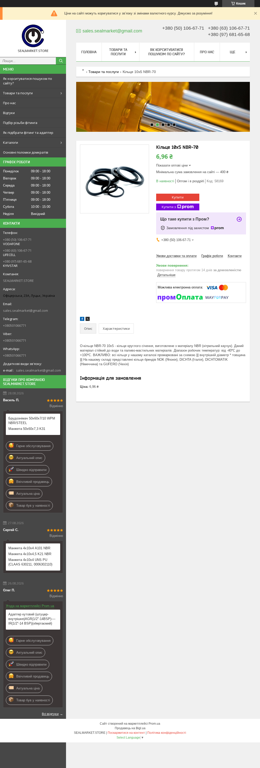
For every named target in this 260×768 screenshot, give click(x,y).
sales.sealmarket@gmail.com (25, 310)
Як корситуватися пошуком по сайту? (27, 80)
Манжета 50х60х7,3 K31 (26, 429)
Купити (178, 197)
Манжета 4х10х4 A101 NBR (29, 548)
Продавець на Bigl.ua (130, 728)
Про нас (9, 103)
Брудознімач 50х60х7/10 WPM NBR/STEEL (31, 420)
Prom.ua (154, 723)
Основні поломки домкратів (25, 152)
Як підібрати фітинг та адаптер (28, 132)
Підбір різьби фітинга (20, 122)
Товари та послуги (18, 93)
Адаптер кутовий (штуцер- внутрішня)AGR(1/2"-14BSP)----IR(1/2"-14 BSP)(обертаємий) (31, 618)
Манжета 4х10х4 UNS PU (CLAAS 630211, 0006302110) (30, 562)
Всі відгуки (50, 713)
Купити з (169, 207)
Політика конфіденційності (166, 733)
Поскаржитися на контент (126, 733)
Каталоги (10, 142)
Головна (88, 52)
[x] (88, 320)
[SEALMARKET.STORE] (33, 36)
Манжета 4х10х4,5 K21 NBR (29, 554)
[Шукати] (61, 61)
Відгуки (9, 113)
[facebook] (82, 320)
